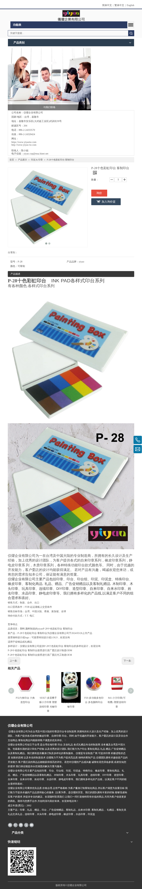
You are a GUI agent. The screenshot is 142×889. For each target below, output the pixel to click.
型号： (14, 261)
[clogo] (71, 15)
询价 (99, 193)
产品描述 (15, 274)
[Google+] (15, 825)
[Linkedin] (21, 825)
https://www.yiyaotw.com (23, 142)
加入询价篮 (109, 201)
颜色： (14, 266)
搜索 (131, 33)
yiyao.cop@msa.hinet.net (36, 153)
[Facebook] (10, 825)
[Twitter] (26, 825)
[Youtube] (31, 825)
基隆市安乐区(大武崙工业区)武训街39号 (40, 121)
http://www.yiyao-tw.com (23, 145)
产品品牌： (73, 261)
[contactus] (49, 79)
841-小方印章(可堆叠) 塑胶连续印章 (117, 702)
